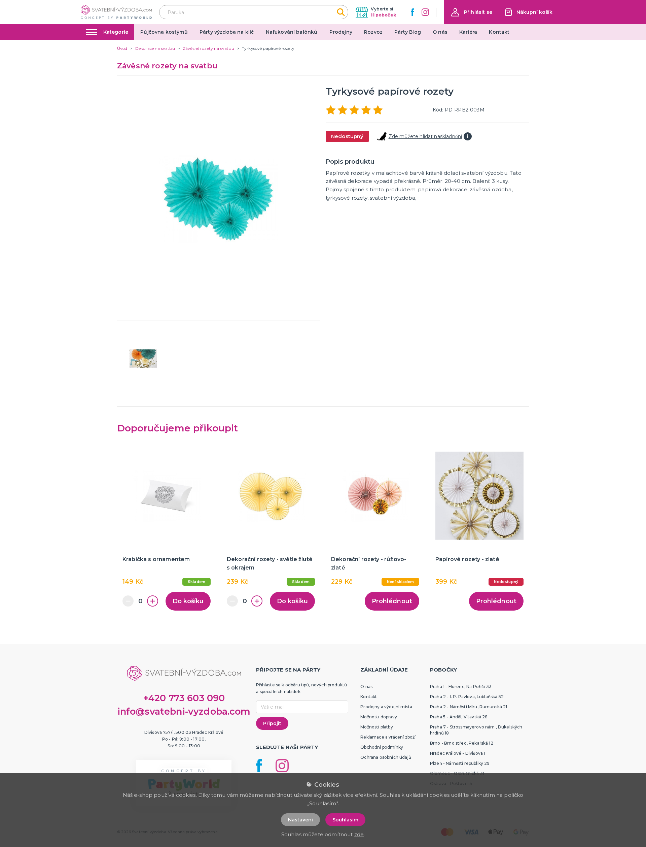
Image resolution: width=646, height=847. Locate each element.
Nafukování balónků (292, 32)
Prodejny (340, 32)
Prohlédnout (392, 601)
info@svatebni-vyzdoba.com (184, 711)
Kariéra (468, 32)
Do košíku (188, 601)
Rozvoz (373, 32)
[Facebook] (412, 12)
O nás (440, 32)
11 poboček (383, 15)
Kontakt (499, 32)
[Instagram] (425, 12)
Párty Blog (407, 32)
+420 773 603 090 (184, 698)
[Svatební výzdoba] (116, 12)
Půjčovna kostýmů (164, 32)
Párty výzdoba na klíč (227, 32)
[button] (471, 12)
